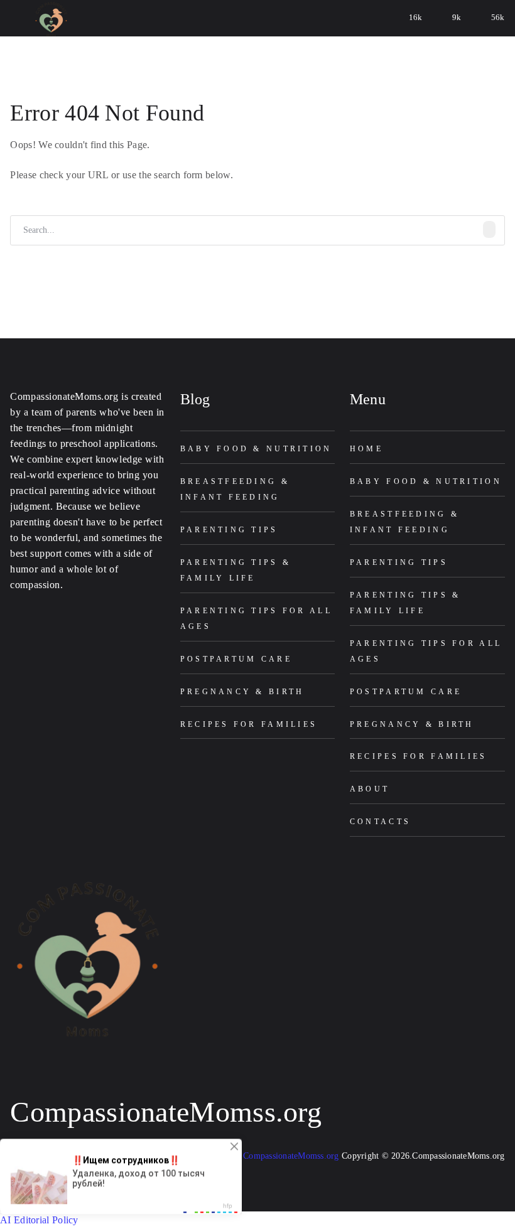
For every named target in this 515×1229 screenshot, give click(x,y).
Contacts (380, 821)
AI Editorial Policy (39, 1220)
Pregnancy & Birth (242, 691)
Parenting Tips (229, 529)
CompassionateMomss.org (166, 1112)
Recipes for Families (249, 724)
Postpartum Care (236, 659)
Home (366, 448)
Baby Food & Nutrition (256, 448)
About (369, 789)
